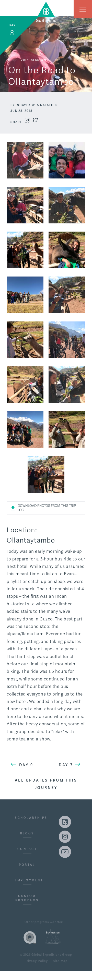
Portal (27, 865)
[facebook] (65, 822)
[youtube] (65, 852)
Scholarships (27, 818)
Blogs (27, 833)
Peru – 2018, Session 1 (28, 60)
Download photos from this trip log (47, 508)
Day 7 (66, 765)
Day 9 (26, 765)
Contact (27, 849)
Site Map (60, 961)
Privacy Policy (36, 961)
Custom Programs (27, 898)
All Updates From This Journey (46, 784)
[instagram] (65, 837)
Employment (27, 880)
